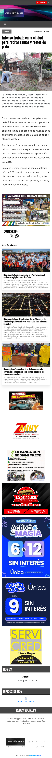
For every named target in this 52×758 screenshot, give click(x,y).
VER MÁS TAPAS (26, 701)
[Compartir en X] (12, 236)
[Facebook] (49, 2)
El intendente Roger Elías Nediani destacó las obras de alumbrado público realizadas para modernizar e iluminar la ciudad (26, 321)
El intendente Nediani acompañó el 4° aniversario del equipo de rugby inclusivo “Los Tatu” (24, 276)
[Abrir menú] (5, 24)
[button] (33, 2)
